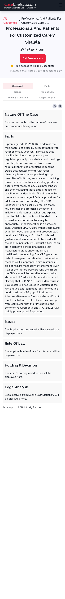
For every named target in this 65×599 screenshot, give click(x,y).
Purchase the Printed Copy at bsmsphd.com (36, 71)
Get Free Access (33, 58)
